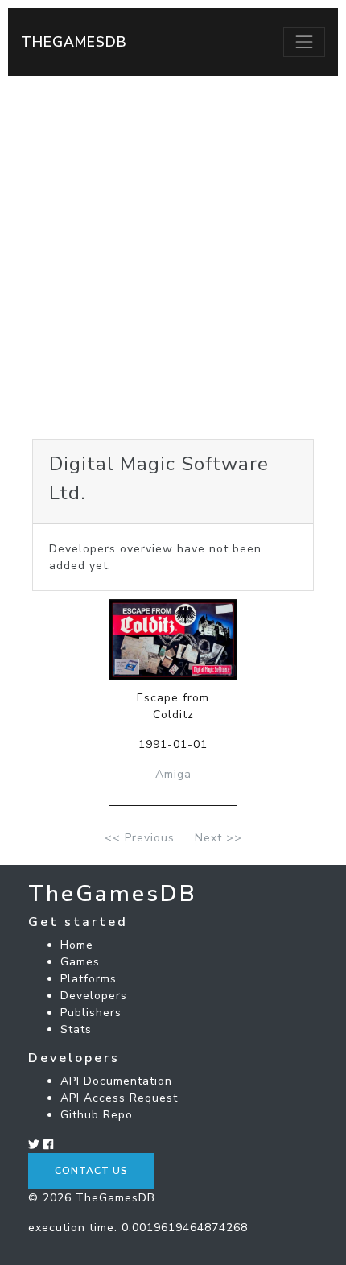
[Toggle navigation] (304, 41)
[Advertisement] (173, 258)
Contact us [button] (91, 1170)
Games (80, 961)
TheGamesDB (74, 42)
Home (76, 945)
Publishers (91, 1012)
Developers (93, 995)
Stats (76, 1029)
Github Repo (96, 1114)
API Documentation (116, 1081)
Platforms (88, 978)
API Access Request (119, 1098)
